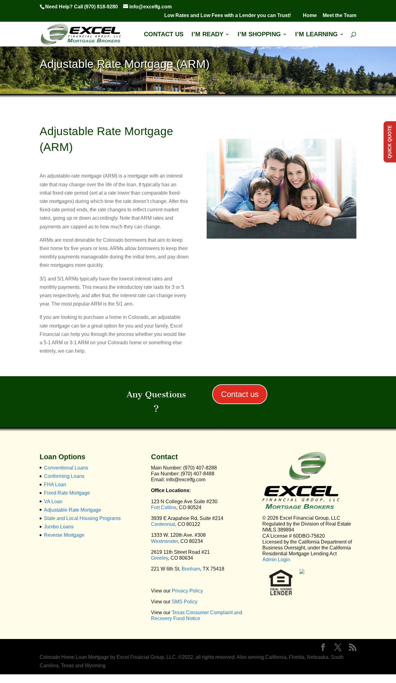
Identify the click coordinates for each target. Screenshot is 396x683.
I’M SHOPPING (259, 34)
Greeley (159, 558)
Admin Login (276, 559)
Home (310, 15)
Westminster (164, 541)
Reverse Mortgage (64, 535)
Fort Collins (163, 507)
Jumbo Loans (59, 526)
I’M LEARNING (316, 34)
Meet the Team (339, 15)
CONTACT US (163, 34)
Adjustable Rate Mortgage (72, 510)
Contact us (240, 394)
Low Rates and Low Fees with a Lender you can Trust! (230, 15)
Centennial (163, 524)
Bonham (191, 568)
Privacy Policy (187, 590)
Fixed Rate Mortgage (67, 493)
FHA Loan (55, 484)
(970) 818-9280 (101, 6)
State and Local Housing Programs (82, 518)
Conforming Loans (64, 476)
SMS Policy (184, 601)
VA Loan (53, 501)
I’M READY (207, 34)
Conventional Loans (66, 467)
